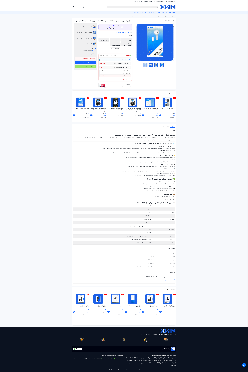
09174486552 (166, 334)
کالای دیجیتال (171, 16)
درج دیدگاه (166, 280)
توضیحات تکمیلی (166, 126)
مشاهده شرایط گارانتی (127, 79)
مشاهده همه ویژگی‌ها (115, 48)
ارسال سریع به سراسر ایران (170, 1)
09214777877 (171, 334)
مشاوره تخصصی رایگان (138, 1)
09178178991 (161, 334)
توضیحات (172, 126)
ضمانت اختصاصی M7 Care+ (149, 1)
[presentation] (174, 109)
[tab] (172, 126)
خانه (175, 16)
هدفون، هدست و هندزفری (119, 32)
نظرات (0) (159, 126)
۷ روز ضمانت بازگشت (160, 1)
